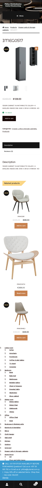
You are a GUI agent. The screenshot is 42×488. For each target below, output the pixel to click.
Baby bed (12, 376)
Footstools (13, 357)
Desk (11, 421)
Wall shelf (8, 438)
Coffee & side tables (16, 360)
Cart (32, 482)
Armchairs (13, 353)
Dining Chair (13, 405)
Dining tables (14, 402)
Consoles (12, 367)
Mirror (7, 431)
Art (10, 457)
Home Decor (9, 455)
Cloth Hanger (9, 434)
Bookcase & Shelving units (14, 424)
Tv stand (12, 364)
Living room (9, 348)
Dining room (9, 399)
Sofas (11, 350)
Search (21, 484)
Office (7, 415)
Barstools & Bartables (12, 428)
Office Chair (13, 417)
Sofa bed (8, 448)
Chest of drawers (15, 386)
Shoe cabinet (14, 396)
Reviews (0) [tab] (8, 151)
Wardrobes (13, 393)
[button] (36, 48)
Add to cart (9, 118)
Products (13, 27)
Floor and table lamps (17, 460)
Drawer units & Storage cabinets (24, 129)
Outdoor (8, 444)
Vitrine (11, 412)
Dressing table (14, 389)
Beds (11, 372)
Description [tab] (8, 145)
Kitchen (7, 441)
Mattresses (13, 379)
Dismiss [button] (5, 478)
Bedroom (8, 370)
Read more (21, 293)
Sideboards (13, 408)
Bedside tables (14, 383)
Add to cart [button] (21, 226)
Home (7, 27)
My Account (7, 484)
